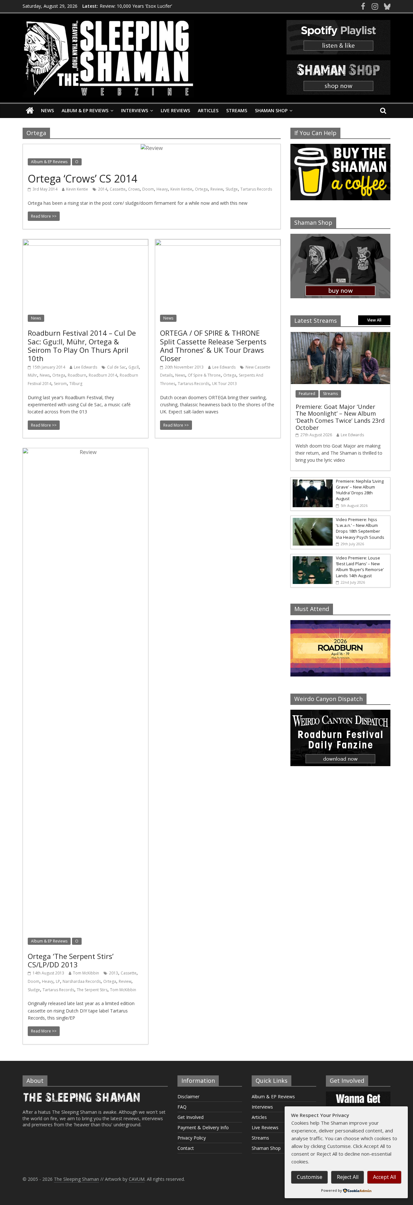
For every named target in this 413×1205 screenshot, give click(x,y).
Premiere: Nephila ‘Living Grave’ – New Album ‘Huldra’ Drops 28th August (360, 490)
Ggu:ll (133, 367)
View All (374, 320)
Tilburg (75, 383)
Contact (185, 1148)
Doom (148, 189)
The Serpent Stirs (92, 990)
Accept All (384, 1176)
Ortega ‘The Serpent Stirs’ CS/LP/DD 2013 (71, 960)
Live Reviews (175, 110)
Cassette (118, 189)
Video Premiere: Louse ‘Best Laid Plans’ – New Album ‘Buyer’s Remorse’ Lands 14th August (360, 566)
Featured (307, 393)
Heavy (162, 189)
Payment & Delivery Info (203, 1127)
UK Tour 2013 (224, 383)
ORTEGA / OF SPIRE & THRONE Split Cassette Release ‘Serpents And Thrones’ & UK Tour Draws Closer (213, 345)
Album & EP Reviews (85, 110)
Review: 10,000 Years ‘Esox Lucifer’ (136, 6)
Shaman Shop (271, 110)
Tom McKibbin (86, 973)
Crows (134, 189)
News (47, 110)
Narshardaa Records (82, 981)
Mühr (32, 375)
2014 (102, 189)
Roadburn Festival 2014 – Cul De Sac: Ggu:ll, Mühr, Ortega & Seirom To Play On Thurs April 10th (82, 345)
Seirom (60, 383)
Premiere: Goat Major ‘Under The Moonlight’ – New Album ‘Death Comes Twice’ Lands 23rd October (340, 417)
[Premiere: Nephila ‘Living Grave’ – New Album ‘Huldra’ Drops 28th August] (312, 481)
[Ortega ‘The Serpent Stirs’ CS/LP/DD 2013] (85, 452)
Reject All (347, 1176)
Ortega (201, 189)
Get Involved (190, 1117)
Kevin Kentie (77, 189)
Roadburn (77, 375)
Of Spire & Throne (204, 375)
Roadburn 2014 (103, 375)
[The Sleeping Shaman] (30, 111)
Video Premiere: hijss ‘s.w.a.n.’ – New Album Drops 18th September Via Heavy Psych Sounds (360, 528)
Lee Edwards (85, 367)
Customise (309, 1176)
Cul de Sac (116, 367)
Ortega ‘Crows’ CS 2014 (82, 178)
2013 (113, 973)
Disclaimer (188, 1096)
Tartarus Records (256, 189)
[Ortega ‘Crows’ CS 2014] (152, 148)
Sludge (232, 189)
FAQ (181, 1107)
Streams (236, 110)
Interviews (134, 110)
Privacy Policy (191, 1138)
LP (58, 981)
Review (216, 189)
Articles (208, 110)
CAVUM (137, 1179)
